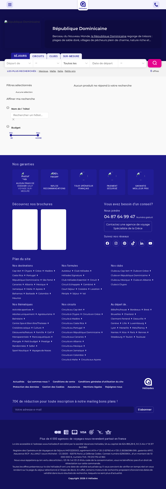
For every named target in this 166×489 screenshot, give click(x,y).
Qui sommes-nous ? (39, 381)
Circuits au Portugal (72, 327)
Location (95, 289)
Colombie (43, 293)
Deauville (138, 318)
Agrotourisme (45, 314)
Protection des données (26, 386)
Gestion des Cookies (53, 386)
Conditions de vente (64, 381)
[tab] (20, 56)
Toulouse (140, 337)
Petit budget (31, 341)
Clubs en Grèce (141, 270)
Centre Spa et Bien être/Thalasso (29, 323)
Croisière (82, 289)
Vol (84, 293)
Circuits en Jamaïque (73, 350)
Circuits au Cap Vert (72, 309)
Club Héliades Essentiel (74, 280)
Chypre (28, 270)
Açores (39, 289)
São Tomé (48, 280)
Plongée (16, 341)
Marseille (124, 327)
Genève (115, 323)
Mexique (43, 71)
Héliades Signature (72, 275)
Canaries (17, 284)
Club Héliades (81, 270)
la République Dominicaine (108, 36)
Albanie (29, 284)
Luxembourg (137, 323)
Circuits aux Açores (91, 359)
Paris (132, 332)
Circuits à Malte (70, 359)
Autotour (66, 270)
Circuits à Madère (71, 318)
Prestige (45, 341)
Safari (32, 346)
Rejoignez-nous (113, 386)
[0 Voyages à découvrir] (154, 63)
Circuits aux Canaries (73, 337)
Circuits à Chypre (70, 314)
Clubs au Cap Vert (120, 270)
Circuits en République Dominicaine (81, 332)
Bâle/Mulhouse (119, 309)
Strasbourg (116, 337)
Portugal (31, 275)
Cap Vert (16, 270)
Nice (124, 332)
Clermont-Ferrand (120, 318)
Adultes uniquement (23, 314)
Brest (146, 309)
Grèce (38, 270)
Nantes (115, 332)
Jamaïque (17, 289)
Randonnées (19, 346)
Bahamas (17, 293)
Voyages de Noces (41, 350)
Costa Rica (17, 275)
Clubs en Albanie (142, 280)
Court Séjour (68, 289)
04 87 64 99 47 (119, 216)
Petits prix (70, 71)
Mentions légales (92, 386)
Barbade (30, 293)
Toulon (129, 337)
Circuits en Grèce (92, 314)
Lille (124, 323)
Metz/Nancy (138, 327)
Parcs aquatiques (41, 337)
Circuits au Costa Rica (73, 323)
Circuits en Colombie (73, 355)
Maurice (16, 298)
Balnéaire (17, 318)
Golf (49, 332)
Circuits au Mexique (72, 346)
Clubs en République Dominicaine (129, 275)
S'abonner (145, 409)
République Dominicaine (25, 280)
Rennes (142, 332)
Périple (65, 293)
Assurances (74, 386)
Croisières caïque (21, 327)
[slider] (11, 135)
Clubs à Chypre (119, 284)
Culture (38, 327)
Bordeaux (135, 309)
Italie (60, 71)
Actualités (18, 381)
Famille (40, 332)
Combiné (88, 284)
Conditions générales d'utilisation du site (100, 381)
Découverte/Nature (22, 332)
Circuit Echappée (71, 284)
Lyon (113, 327)
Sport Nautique (20, 350)
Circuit (93, 280)
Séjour (75, 293)
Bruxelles (116, 314)
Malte (53, 71)
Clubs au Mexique (120, 280)
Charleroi (129, 314)
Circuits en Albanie (72, 341)
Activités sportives (21, 309)
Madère (49, 270)
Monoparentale (20, 337)
